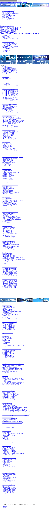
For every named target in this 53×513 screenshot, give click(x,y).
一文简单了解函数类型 (6, 45)
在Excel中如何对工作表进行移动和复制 (9, 269)
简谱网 (3, 510)
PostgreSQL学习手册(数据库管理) (8, 326)
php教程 (9, 33)
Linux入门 (4, 229)
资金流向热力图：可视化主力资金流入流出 (8, 30)
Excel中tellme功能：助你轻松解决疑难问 (9, 275)
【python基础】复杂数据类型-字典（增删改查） (11, 244)
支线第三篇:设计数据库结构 (7, 191)
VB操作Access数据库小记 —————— (9, 78)
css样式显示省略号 (5, 336)
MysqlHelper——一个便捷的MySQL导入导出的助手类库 (12, 369)
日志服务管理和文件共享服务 (7, 214)
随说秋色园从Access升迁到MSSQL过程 (9, 70)
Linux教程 (4, 469)
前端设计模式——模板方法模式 (8, 175)
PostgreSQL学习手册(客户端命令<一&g (9, 322)
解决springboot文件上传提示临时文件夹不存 (10, 132)
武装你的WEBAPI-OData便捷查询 (8, 391)
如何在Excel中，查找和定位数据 (8, 282)
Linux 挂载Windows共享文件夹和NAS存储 (10, 212)
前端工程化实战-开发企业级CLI (8, 159)
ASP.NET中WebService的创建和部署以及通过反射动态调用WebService (15, 409)
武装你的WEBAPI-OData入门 (7, 390)
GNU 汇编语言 (5, 465)
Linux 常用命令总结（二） (7, 231)
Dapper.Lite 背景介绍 (6, 434)
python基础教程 (14, 33)
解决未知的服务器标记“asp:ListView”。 (9, 405)
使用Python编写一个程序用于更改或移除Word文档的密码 (12, 121)
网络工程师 (25, 2)
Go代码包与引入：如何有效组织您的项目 (10, 43)
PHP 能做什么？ (5, 380)
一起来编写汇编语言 (6, 464)
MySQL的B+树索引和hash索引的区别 (9, 206)
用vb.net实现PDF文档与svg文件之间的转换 (10, 99)
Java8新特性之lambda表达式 (7, 146)
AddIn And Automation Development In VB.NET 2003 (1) (12, 426)
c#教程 (6, 33)
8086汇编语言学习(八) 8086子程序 (8, 452)
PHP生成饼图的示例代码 (6, 381)
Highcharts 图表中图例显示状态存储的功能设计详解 (11, 383)
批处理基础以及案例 (6, 315)
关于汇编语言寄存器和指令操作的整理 (9, 459)
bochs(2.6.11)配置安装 (6, 222)
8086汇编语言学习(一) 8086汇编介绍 (9, 458)
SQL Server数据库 (5, 83)
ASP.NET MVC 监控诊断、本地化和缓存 (9, 406)
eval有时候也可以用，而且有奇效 (8, 179)
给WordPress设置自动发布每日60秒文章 (9, 367)
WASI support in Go (5, 36)
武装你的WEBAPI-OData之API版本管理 (9, 395)
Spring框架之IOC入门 (6, 142)
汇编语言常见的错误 (6, 462)
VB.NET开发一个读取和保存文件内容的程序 (10, 117)
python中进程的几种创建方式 (7, 247)
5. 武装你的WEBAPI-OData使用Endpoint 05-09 (10, 394)
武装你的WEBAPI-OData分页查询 (8, 392)
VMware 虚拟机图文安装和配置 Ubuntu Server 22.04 (11, 219)
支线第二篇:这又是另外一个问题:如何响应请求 (10, 192)
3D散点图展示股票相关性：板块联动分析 (8, 31)
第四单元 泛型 (5, 436)
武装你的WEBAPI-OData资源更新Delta (9, 393)
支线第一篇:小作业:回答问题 (7, 193)
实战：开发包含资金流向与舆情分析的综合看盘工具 (9, 28)
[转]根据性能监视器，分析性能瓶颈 (8, 307)
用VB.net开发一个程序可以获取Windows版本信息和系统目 (13, 120)
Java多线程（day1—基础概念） (8, 135)
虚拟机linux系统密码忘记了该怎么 (8, 487)
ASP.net (8, 333)
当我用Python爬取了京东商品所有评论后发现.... (11, 246)
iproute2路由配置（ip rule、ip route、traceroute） (11, 218)
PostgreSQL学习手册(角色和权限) (8, 327)
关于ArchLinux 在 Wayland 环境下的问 (9, 488)
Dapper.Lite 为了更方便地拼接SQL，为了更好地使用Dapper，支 (14, 433)
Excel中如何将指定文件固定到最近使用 (9, 273)
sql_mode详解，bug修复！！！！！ (8, 202)
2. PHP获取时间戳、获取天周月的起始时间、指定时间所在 (13, 378)
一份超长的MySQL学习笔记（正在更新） (10, 201)
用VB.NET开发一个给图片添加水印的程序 (10, 112)
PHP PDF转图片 (5, 376)
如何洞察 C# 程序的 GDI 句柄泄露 (8, 435)
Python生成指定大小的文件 (7, 243)
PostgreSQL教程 (5, 317)
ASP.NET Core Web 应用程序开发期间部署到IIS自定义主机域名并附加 (15, 410)
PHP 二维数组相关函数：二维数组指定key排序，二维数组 (13, 379)
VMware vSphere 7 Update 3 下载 (8, 228)
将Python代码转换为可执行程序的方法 (9, 115)
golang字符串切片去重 (6, 48)
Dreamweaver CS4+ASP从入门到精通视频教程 (10, 13)
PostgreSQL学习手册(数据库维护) (8, 325)
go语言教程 (4, 35)
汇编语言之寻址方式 (6, 460)
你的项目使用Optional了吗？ (7, 144)
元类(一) (3, 245)
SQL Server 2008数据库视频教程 (8, 11)
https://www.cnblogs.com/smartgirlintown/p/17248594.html (12, 177)
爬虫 (3, 333)
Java (6, 97)
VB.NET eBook (5, 420)
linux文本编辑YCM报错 (6, 472)
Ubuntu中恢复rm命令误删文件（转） (9, 484)
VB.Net (3, 97)
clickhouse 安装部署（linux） (7, 312)
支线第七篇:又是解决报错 (7, 187)
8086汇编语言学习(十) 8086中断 (8, 449)
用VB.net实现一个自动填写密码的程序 (9, 103)
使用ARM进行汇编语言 (6, 446)
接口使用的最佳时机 (6, 37)
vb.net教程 (25, 33)
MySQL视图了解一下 (6, 194)
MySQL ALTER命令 (6, 197)
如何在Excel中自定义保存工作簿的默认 (9, 276)
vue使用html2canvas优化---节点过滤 (8, 162)
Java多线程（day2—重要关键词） (8, 134)
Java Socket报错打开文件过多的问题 (8, 130)
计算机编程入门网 (36, 33)
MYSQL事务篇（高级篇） (7, 198)
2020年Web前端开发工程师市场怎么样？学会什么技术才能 (13, 345)
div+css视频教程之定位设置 (7, 355)
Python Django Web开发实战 (7, 254)
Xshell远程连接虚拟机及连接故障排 (8, 480)
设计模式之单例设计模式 (7, 145)
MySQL (11, 97)
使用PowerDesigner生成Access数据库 (9, 68)
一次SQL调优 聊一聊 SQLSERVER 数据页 (10, 85)
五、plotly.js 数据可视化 (6, 164)
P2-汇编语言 (4, 463)
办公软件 (14, 2)
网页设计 (9, 2)
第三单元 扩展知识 (5, 437)
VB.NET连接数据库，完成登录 (8, 427)
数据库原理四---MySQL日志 (7, 205)
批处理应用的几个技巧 (6, 305)
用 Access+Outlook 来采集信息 (7, 67)
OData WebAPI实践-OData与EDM (8, 398)
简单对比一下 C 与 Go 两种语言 (8, 47)
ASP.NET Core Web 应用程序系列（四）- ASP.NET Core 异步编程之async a (15, 415)
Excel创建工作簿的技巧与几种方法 (8, 288)
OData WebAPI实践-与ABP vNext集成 (9, 402)
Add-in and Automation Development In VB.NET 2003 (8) (12, 421)
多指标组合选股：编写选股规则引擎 (7, 26)
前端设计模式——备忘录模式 (7, 176)
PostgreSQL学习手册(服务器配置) (8, 328)
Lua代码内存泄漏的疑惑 (6, 313)
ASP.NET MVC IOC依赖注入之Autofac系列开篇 (11, 408)
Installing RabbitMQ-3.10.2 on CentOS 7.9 (9, 216)
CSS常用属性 (4, 339)
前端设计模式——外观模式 (7, 178)
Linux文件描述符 (5, 215)
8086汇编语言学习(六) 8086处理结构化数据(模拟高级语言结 (13, 453)
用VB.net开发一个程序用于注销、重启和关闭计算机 (11, 122)
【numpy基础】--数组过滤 (7, 253)
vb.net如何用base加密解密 (7, 109)
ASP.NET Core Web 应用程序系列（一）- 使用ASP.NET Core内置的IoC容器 (16, 411)
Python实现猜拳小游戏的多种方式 (8, 241)
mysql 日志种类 (5, 182)
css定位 (3, 341)
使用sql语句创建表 (5, 77)
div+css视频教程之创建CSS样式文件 (9, 357)
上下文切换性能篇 (5, 475)
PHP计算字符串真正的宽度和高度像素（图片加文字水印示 (13, 382)
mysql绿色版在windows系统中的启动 (9, 203)
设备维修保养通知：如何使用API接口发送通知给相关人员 (13, 364)
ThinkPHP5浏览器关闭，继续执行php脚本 (10, 371)
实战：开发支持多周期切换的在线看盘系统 (8, 32)
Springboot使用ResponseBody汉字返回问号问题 (10, 126)
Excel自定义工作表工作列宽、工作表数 (9, 279)
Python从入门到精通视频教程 (7, 22)
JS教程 (8, 97)
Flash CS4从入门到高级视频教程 (8, 18)
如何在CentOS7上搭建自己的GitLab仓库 (9, 213)
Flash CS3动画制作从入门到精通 (8, 12)
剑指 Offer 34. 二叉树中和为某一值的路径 (9, 138)
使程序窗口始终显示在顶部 (7, 108)
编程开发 (5, 2)
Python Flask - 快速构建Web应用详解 (9, 249)
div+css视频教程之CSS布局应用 (8, 353)
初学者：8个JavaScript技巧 (7, 161)
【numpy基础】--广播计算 (7, 261)
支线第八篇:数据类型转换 (7, 186)
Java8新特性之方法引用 (6, 143)
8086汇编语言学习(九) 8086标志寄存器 (9, 450)
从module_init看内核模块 (6, 478)
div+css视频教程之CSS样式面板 (8, 356)
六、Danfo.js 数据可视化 (6, 163)
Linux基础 (4, 221)
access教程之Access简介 (6, 76)
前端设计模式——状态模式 (7, 174)
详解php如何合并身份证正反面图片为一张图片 (10, 384)
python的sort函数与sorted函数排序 (8, 258)
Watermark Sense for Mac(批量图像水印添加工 (10, 314)
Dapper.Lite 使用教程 (6, 432)
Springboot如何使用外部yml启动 (8, 133)
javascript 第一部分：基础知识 (7, 170)
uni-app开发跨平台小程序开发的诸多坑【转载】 (11, 172)
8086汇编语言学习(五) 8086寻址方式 (9, 454)
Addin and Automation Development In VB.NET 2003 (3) (12, 425)
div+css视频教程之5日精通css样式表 (8, 350)
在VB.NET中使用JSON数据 (7, 98)
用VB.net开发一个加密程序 (7, 111)
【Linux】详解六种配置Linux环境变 (9, 489)
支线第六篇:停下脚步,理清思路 (8, 188)
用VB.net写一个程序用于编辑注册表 (9, 123)
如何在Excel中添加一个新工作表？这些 (9, 271)
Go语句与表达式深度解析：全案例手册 (9, 44)
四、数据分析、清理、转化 (7, 165)
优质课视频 (4, 506)
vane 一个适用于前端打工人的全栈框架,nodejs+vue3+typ (12, 157)
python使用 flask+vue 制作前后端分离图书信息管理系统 (12, 252)
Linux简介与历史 (5, 479)
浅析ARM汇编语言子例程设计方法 (8, 466)
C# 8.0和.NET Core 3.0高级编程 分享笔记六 (10, 89)
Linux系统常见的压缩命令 (7, 220)
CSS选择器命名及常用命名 (7, 338)
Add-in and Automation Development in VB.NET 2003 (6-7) (12, 422)
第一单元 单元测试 (5, 439)
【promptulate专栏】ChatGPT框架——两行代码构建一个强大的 (13, 259)
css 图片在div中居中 (6, 342)
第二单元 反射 (5, 438)
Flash (12, 2)
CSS (5, 333)
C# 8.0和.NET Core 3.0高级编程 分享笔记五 (10, 90)
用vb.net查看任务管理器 (6, 105)
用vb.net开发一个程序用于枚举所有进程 (9, 106)
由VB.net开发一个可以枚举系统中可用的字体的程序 (11, 118)
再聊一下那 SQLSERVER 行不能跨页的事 (10, 88)
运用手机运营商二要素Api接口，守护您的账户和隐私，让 (13, 368)
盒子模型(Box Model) (6, 340)
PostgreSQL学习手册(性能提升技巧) (8, 329)
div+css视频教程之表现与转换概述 (8, 351)
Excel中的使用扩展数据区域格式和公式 (9, 268)
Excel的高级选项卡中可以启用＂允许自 (9, 267)
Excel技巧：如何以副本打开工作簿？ (9, 286)
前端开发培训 (29, 33)
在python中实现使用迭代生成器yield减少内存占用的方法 (12, 257)
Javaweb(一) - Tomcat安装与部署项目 (9, 148)
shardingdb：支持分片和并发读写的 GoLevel (10, 39)
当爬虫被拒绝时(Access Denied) (8, 71)
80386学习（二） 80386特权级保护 (8, 447)
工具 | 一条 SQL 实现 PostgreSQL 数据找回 (10, 204)
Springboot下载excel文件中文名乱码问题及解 (10, 127)
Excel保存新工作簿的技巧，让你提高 (9, 287)
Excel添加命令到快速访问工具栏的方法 (9, 280)
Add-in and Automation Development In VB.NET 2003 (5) (12, 423)
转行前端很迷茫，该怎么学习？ (8, 346)
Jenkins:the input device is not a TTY (8, 310)
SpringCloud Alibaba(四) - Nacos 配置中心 (9, 150)
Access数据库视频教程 (6, 19)
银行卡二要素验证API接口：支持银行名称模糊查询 (11, 365)
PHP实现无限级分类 (6, 372)
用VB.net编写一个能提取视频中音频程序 (9, 119)
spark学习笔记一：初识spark (7, 309)
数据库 (17, 2)
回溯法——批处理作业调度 (7, 306)
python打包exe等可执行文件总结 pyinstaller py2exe (11, 237)
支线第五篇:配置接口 (6, 189)
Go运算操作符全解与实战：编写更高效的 (10, 46)
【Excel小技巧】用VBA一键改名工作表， (10, 270)
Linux (13, 97)
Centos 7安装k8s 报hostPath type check (9, 474)
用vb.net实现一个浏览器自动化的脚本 (9, 100)
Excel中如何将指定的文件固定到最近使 (9, 283)
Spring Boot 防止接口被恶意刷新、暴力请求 (10, 139)
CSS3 (3, 344)
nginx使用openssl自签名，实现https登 (9, 481)
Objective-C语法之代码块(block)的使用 (9, 419)
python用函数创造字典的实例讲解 (8, 236)
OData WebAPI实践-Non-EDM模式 (8, 399)
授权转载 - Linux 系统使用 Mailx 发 (8, 485)
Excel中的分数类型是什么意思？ (8, 264)
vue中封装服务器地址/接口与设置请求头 (9, 158)
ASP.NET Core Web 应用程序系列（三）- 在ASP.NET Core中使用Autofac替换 (16, 414)
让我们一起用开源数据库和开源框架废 (9, 69)
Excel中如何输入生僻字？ (7, 274)
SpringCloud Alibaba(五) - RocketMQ (8, 149)
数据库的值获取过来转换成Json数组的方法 (10, 185)
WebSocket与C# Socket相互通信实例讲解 (9, 418)
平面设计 (2, 2)
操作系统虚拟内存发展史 (7, 226)
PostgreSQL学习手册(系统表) (7, 324)
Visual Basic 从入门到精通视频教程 (8, 15)
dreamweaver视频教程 (6, 14)
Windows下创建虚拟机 (6, 476)
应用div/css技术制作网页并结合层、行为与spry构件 (11, 349)
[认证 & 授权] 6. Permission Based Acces (9, 73)
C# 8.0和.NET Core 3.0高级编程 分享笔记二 (10, 94)
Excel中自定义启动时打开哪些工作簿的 (9, 272)
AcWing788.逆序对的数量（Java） (8, 137)
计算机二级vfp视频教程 (6, 16)
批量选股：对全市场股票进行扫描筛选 (7, 25)
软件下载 (8, 35)
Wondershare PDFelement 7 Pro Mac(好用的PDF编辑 (11, 311)
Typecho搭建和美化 (5, 493)
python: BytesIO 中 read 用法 (7, 248)
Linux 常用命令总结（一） (7, 232)
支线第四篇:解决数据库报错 (7, 190)
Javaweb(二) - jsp (5, 147)
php (6, 333)
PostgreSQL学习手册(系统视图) (8, 323)
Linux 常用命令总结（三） (7, 230)
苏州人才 (4, 507)
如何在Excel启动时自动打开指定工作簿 (9, 284)
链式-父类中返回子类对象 (7, 403)
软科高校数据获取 (5, 240)
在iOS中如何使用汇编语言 (7, 461)
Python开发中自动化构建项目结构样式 (9, 260)
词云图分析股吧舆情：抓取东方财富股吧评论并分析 (9, 29)
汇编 (12, 333)
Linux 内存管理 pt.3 (5, 486)
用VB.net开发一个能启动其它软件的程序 (9, 104)
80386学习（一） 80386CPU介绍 (8, 448)
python (16, 97)
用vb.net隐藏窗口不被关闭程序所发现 (9, 107)
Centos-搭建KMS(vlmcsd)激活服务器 (8, 473)
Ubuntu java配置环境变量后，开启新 (9, 477)
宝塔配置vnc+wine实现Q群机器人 (8, 227)
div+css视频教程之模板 (6, 352)
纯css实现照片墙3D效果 (6, 337)
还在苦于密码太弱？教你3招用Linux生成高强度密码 (11, 217)
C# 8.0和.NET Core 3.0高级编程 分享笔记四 (10, 91)
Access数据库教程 (5, 66)
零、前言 (4, 171)
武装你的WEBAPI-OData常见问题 (8, 396)
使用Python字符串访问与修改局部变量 (9, 255)
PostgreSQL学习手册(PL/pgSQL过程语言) (9, 318)
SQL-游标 (4, 308)
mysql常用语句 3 (5, 199)
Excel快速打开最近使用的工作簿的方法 (9, 285)
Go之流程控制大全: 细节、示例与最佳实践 (10, 38)
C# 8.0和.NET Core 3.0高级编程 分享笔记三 (10, 92)
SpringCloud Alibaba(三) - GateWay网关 (9, 151)
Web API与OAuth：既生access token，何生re (10, 72)
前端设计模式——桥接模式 (7, 173)
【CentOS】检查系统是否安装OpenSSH (9, 233)
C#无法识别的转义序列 (6, 431)
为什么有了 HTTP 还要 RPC (7, 491)
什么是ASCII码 (20, 33)
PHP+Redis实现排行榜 (6, 370)
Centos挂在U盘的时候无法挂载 (8, 492)
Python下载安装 (5, 51)
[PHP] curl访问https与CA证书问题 (8, 209)
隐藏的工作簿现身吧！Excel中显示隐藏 (9, 281)
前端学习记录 (4, 343)
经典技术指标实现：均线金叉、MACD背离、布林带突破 (10, 27)
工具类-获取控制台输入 (6, 136)
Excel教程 (4, 263)
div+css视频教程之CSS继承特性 (8, 358)
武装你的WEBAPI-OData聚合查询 (8, 397)
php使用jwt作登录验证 (6, 366)
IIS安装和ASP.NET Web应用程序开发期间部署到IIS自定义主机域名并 (15, 407)
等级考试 (20, 2)
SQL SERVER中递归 (6, 84)
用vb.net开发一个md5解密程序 (7, 110)
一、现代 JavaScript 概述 (6, 169)
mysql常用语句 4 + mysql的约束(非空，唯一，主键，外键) (12, 200)
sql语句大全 (2, 33)
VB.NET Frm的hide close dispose (8, 428)
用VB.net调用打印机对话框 (7, 116)
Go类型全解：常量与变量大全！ (8, 42)
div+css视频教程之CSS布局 (7, 354)
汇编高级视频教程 (5, 17)
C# (10, 333)
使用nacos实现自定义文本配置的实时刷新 (10, 131)
